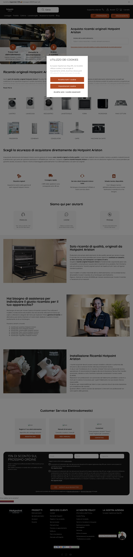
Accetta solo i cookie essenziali (67, 92)
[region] (67, 76)
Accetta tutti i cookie (67, 80)
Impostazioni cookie (67, 86)
